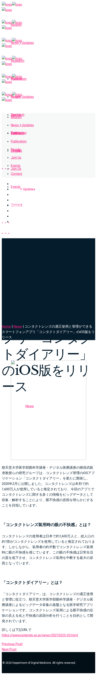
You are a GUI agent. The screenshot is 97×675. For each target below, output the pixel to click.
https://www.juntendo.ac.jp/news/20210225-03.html (40, 635)
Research (18, 195)
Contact (17, 222)
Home (6, 326)
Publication (19, 200)
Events (16, 216)
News (23, 189)
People (16, 205)
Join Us (16, 211)
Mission (16, 184)
